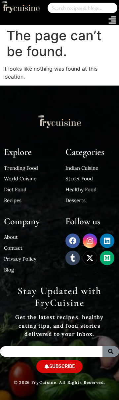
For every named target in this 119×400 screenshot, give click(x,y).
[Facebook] (72, 241)
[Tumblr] (72, 258)
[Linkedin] (107, 241)
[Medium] (107, 258)
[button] (112, 20)
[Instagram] (90, 241)
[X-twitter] (90, 258)
